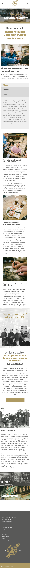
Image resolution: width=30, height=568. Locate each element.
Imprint (4, 538)
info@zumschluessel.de (8, 529)
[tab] (15, 85)
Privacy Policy (6, 536)
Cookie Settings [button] (6, 540)
